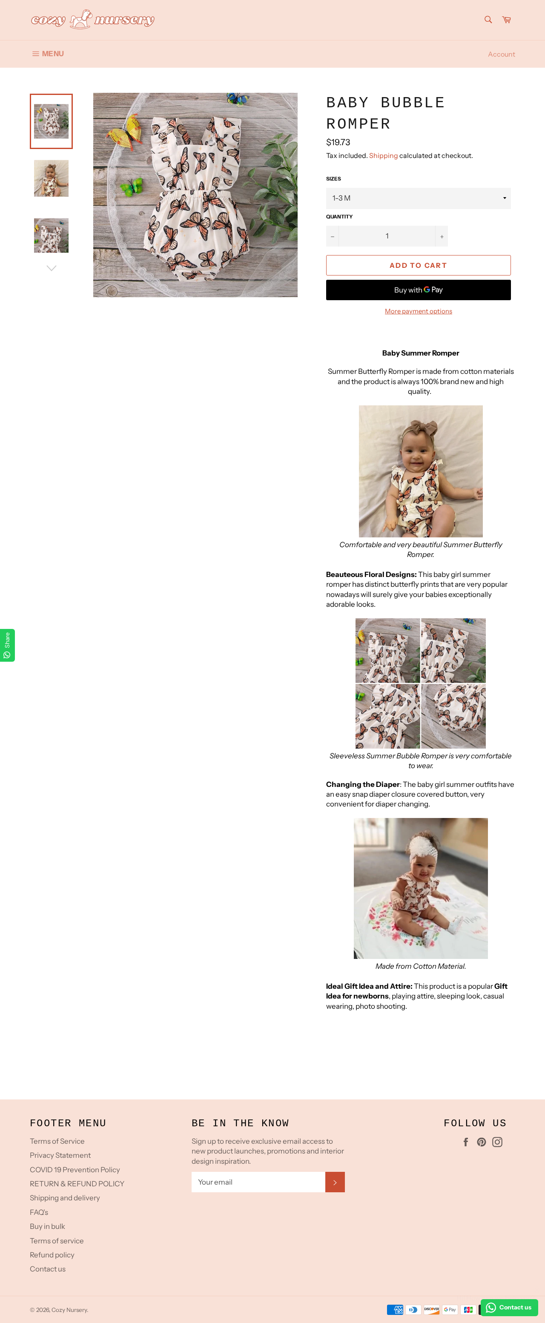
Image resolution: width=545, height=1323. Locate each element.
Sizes (333, 178)
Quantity (339, 216)
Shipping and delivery (65, 1198)
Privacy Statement (60, 1155)
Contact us (48, 1269)
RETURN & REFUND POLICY (77, 1184)
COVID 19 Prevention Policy (75, 1169)
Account (501, 54)
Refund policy (52, 1255)
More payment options (418, 311)
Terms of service (57, 1241)
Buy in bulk (47, 1226)
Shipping (383, 155)
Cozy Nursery (69, 1309)
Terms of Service (57, 1141)
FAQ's (39, 1212)
